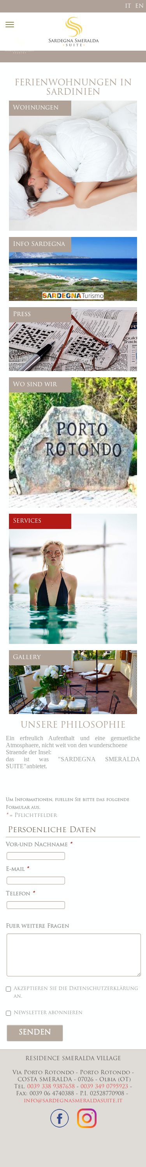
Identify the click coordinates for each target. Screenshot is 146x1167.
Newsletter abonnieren (48, 1012)
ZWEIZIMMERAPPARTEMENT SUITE (71, 181)
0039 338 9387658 (51, 1087)
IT (128, 6)
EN (139, 6)
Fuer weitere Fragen (37, 926)
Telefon (20, 894)
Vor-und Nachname (39, 845)
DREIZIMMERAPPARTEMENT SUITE (70, 209)
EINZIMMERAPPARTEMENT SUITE (69, 146)
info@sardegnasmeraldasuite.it (73, 1101)
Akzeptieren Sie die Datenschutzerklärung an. (76, 992)
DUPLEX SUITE (44, 188)
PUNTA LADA (42, 216)
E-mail (17, 869)
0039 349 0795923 (104, 1087)
